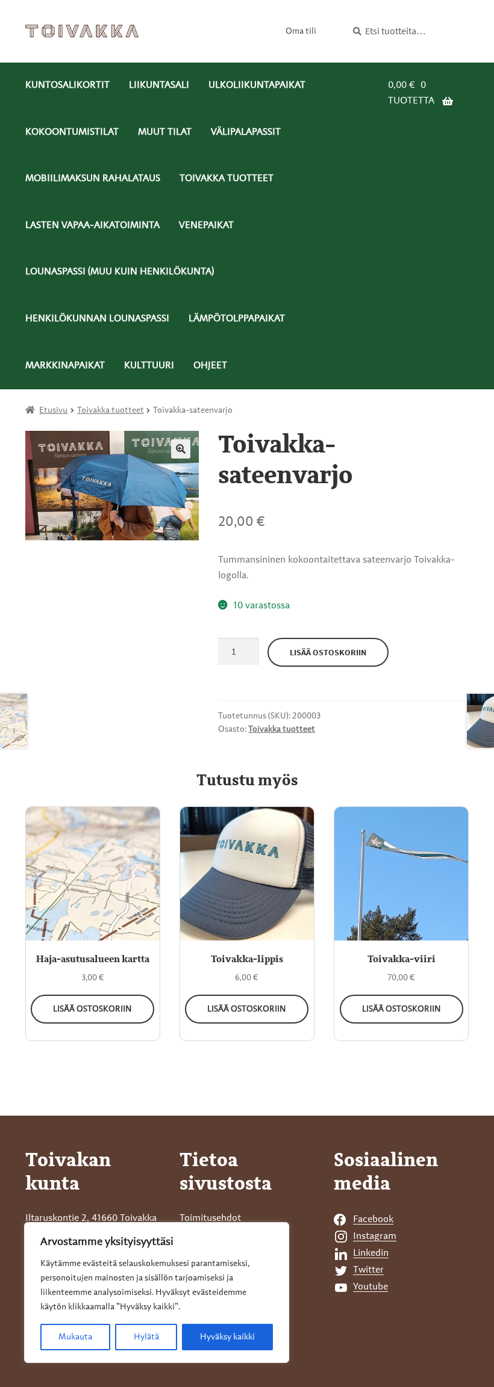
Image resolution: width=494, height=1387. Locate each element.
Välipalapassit (246, 132)
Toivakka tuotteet (227, 179)
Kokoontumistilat (72, 132)
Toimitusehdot (210, 1218)
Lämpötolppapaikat (237, 319)
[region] (156, 1292)
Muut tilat (165, 132)
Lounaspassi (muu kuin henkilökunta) (119, 272)
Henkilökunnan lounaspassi (97, 319)
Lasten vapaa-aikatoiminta (92, 225)
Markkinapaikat (65, 366)
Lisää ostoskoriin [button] (92, 1009)
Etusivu (53, 410)
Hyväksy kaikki (227, 1337)
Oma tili (301, 31)
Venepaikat (206, 225)
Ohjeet (210, 366)
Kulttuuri (149, 366)
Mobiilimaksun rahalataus (92, 179)
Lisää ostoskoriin (328, 652)
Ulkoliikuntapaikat (256, 85)
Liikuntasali (159, 85)
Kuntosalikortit (67, 85)
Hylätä (146, 1337)
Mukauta (75, 1337)
